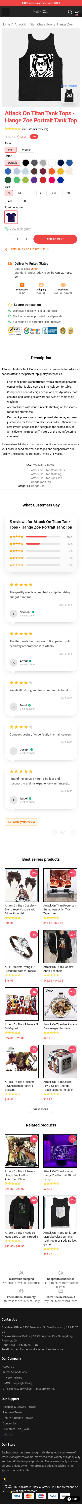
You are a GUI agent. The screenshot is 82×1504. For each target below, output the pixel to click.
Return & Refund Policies (18, 1417)
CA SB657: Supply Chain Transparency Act (29, 1388)
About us (8, 1366)
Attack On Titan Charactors (34, 24)
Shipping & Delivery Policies (19, 1406)
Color (8, 156)
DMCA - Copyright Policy (18, 1383)
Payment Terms (12, 1412)
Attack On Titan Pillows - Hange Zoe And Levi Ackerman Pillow (20, 1175)
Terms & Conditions (15, 1372)
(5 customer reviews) (35, 129)
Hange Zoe (64, 24)
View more (41, 1109)
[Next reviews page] (73, 832)
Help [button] (74, 1499)
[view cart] (76, 11)
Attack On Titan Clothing (46, 474)
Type (8, 143)
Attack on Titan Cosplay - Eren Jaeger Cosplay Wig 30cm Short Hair (20, 909)
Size (7, 186)
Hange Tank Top (41, 482)
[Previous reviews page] (54, 832)
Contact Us (10, 1423)
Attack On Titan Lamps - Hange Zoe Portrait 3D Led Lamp (59, 1175)
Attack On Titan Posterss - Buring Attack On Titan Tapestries (59, 909)
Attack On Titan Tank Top (46, 478)
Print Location (14, 207)
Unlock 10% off (8, 1486)
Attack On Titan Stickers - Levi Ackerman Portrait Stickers (20, 1085)
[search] (70, 11)
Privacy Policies (12, 1377)
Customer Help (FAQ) (16, 1429)
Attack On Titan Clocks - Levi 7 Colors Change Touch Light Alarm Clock (58, 1085)
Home (6, 24)
